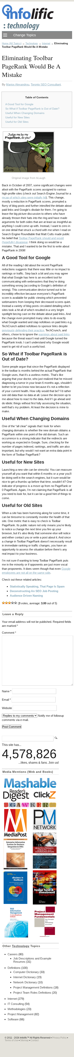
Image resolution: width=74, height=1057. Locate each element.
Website (7, 708)
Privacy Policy (59, 1037)
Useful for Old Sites (16, 121)
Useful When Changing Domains (24, 113)
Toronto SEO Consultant (46, 84)
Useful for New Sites (17, 117)
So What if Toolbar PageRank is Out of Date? (32, 108)
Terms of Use (11, 1040)
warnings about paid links (54, 334)
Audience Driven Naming (26, 595)
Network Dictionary (25, 982)
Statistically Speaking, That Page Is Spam (37, 586)
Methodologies (17, 1009)
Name (6, 691)
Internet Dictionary (24, 977)
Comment (9, 632)
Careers (13, 954)
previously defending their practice (23, 330)
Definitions (14, 967)
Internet (46, 43)
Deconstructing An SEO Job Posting (34, 591)
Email (6, 699)
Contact (35, 1040)
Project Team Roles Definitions (32, 992)
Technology (31, 43)
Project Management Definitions (33, 987)
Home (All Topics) (11, 43)
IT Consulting (16, 1003)
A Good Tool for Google (19, 104)
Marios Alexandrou (17, 84)
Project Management (20, 1014)
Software (13, 1019)
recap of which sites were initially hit (24, 197)
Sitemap (24, 1040)
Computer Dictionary (26, 972)
